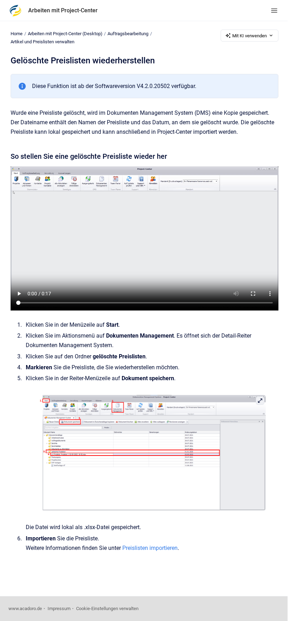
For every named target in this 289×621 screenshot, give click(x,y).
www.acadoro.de (25, 608)
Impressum (59, 608)
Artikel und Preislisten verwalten (42, 41)
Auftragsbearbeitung (127, 33)
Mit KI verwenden (249, 35)
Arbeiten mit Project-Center (63, 10)
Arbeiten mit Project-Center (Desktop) (65, 33)
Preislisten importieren (150, 548)
